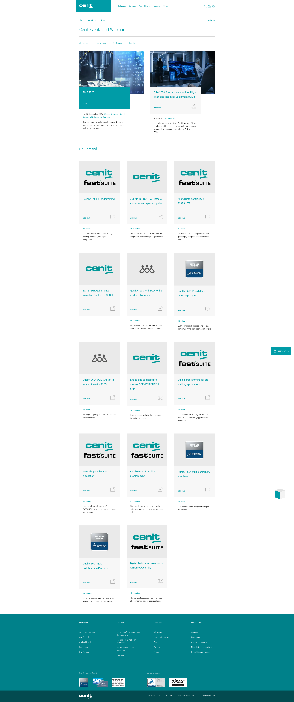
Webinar (157, 107)
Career (165, 6)
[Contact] (209, 6)
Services (132, 6)
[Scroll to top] (289, 697)
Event (85, 103)
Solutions (122, 6)
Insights (157, 6)
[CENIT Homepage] (86, 6)
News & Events (144, 6)
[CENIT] (80, 20)
